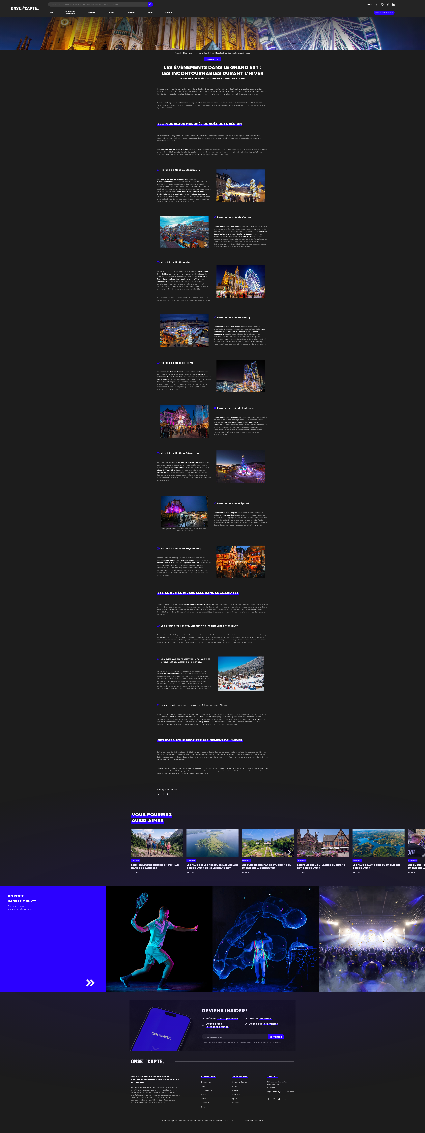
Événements (206, 1082)
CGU (226, 1120)
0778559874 (272, 1088)
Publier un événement (384, 13)
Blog (185, 53)
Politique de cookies (213, 1120)
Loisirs (235, 1090)
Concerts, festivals (240, 1082)
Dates (203, 1099)
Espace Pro (206, 1103)
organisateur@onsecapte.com (280, 1092)
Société (235, 1103)
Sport (234, 1099)
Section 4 (259, 1120)
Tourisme (236, 1094)
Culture (235, 1086)
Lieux (203, 1086)
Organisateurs (207, 1090)
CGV (232, 1120)
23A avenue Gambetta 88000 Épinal (277, 1083)
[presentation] (289, 852)
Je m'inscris (276, 1037)
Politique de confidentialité (191, 1120)
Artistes (204, 1094)
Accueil (178, 53)
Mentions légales (169, 1120)
